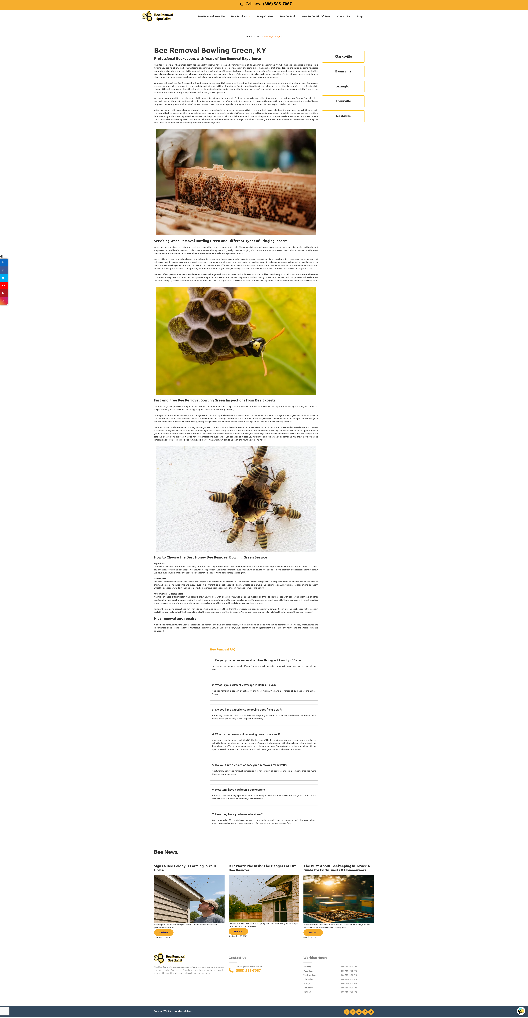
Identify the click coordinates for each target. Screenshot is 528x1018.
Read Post (164, 932)
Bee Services (239, 16)
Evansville (343, 71)
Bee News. (166, 852)
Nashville (343, 116)
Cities (258, 36)
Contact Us (343, 16)
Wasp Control (265, 16)
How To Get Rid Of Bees (316, 16)
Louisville (343, 101)
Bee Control (287, 16)
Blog (360, 16)
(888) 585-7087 (277, 3)
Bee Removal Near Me (211, 16)
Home (249, 36)
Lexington (343, 86)
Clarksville (343, 56)
